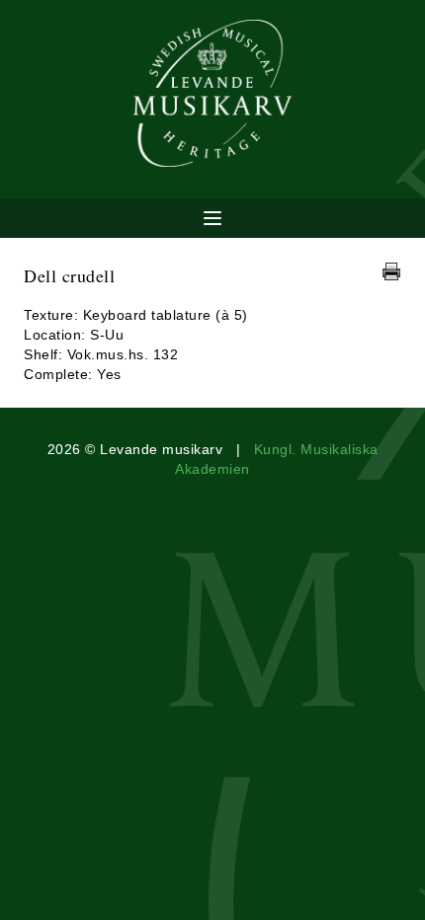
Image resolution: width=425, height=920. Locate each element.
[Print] (391, 271)
